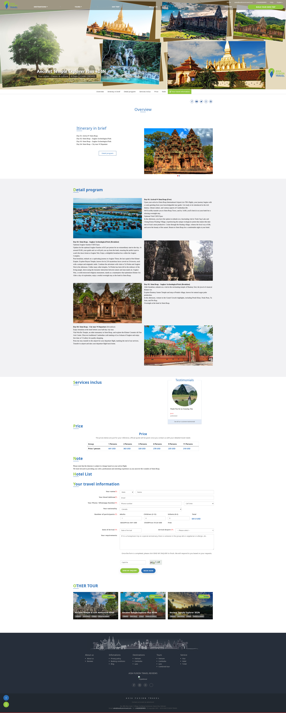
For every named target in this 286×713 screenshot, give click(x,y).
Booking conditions (118, 661)
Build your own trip (265, 7)
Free (170, 522)
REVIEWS (228, 7)
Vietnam (138, 658)
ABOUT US (153, 7)
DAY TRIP (115, 7)
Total (194, 514)
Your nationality (110, 508)
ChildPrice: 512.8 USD (153, 522)
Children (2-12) (150, 514)
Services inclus (145, 91)
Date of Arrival (109, 529)
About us (90, 658)
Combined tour (164, 667)
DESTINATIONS (40, 7)
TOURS (78, 7)
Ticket (184, 664)
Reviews (90, 661)
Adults (122, 514)
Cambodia (138, 661)
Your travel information (180, 91)
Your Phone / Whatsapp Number (102, 503)
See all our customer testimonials (184, 422)
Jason (171, 413)
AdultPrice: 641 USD (128, 522)
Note (164, 91)
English (279, 2)
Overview (100, 91)
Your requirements (109, 535)
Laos (136, 664)
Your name (111, 491)
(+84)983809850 (261, 2)
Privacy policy (116, 658)
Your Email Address (108, 497)
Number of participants (105, 514)
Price (156, 91)
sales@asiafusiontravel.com (243, 2)
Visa (183, 658)
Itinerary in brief (114, 91)
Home (229, 2)
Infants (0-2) (173, 514)
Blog (112, 664)
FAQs (271, 2)
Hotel (184, 661)
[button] (178, 176)
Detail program (130, 91)
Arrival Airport (165, 529)
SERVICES (190, 7)
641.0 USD (196, 519)
